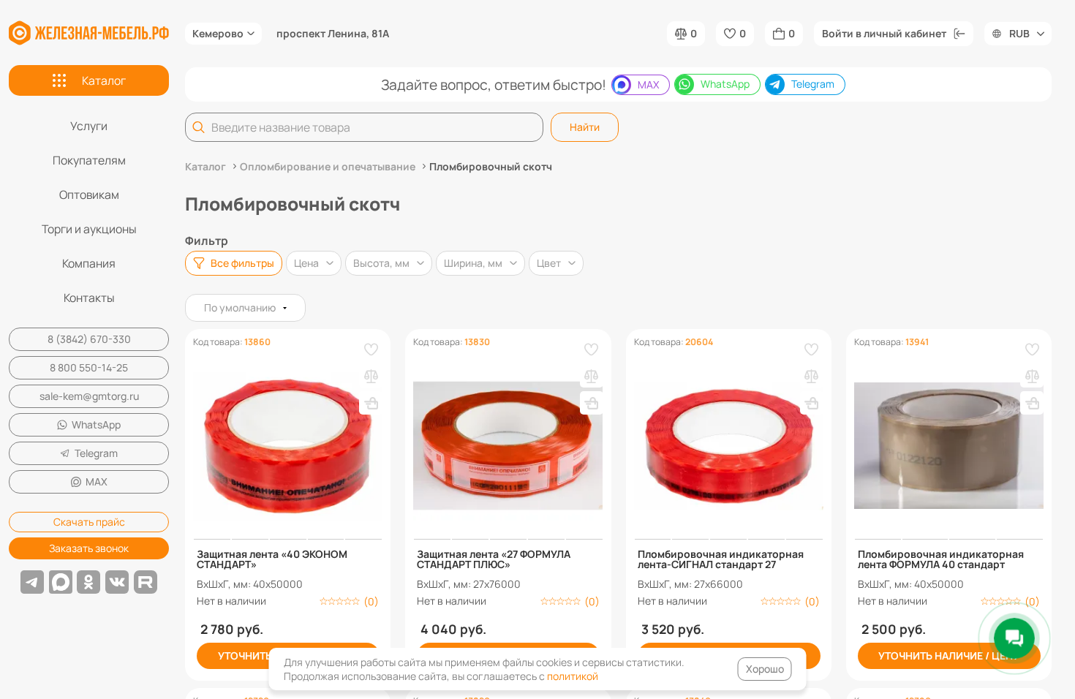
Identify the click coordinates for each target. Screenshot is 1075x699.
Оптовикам (89, 194)
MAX (97, 481)
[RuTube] (145, 582)
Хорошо (765, 669)
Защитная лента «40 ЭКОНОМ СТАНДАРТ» (272, 559)
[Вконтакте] (117, 582)
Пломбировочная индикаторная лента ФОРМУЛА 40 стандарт (941, 559)
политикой (572, 676)
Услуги (89, 126)
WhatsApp (96, 424)
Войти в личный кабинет (884, 33)
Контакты (89, 298)
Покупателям (89, 160)
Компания (89, 263)
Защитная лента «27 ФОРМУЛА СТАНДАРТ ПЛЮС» (493, 559)
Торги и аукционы (89, 229)
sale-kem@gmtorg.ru (89, 396)
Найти (585, 127)
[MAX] (60, 582)
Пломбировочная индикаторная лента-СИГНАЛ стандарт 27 (721, 559)
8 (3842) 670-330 (89, 339)
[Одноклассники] (88, 582)
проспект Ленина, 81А (332, 34)
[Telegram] (32, 582)
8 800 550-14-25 (89, 367)
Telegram (96, 453)
